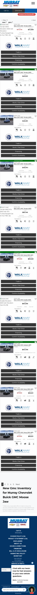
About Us (18, 543)
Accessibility (15, 586)
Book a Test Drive (19, 56)
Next (18, 484)
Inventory (18, 556)
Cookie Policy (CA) (17, 536)
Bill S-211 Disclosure (17, 551)
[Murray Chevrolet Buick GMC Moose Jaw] (11, 4)
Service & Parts (17, 563)
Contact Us (6, 586)
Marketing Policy (17, 553)
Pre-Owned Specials (18, 561)
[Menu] (33, 3)
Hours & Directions (18, 546)
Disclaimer (17, 541)
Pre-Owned (18, 560)
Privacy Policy (26, 586)
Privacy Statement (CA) (17, 538)
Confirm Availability (18, 64)
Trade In (18, 52)
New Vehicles (18, 558)
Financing (18, 60)
